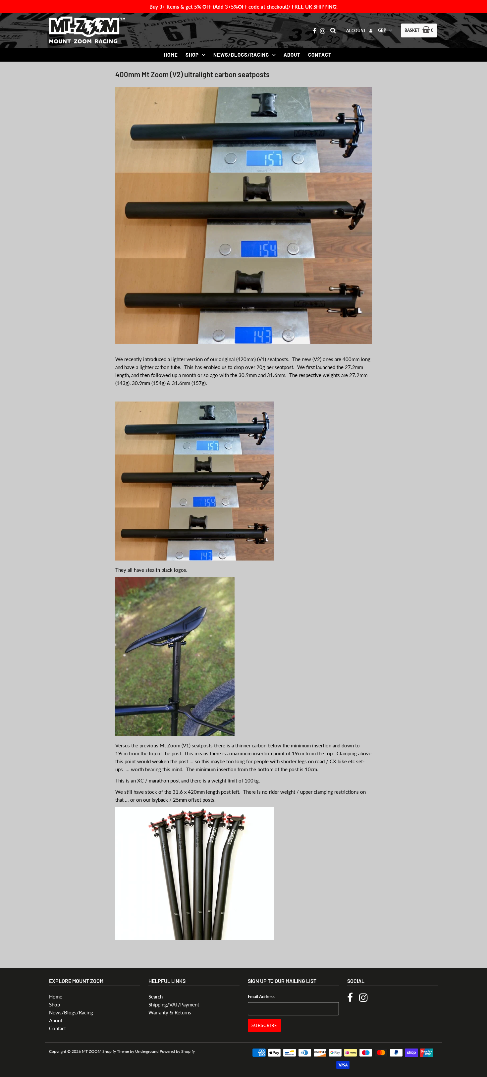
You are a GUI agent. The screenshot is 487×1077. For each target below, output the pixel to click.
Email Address (261, 996)
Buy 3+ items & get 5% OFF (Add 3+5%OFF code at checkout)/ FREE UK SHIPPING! (243, 7)
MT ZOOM (91, 1051)
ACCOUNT (356, 30)
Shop (192, 55)
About (292, 55)
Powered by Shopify (177, 1051)
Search (155, 996)
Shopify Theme (115, 1051)
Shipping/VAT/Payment (173, 1004)
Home (171, 55)
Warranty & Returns (169, 1012)
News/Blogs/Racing (241, 55)
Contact (320, 55)
